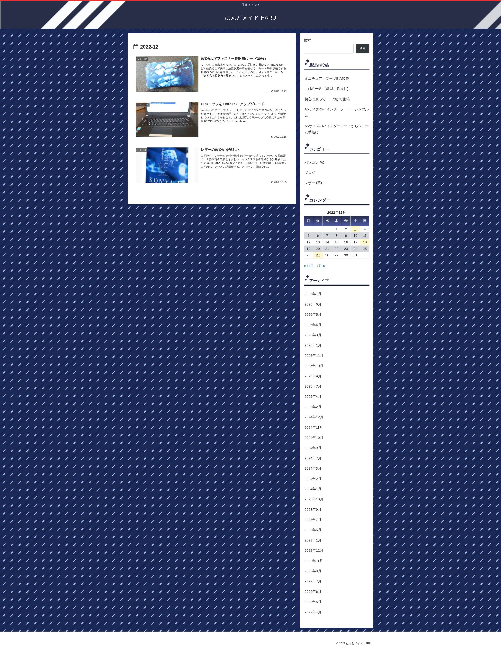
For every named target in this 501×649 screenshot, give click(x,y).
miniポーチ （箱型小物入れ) (326, 89)
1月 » (321, 266)
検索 (307, 40)
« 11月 (309, 266)
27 (318, 255)
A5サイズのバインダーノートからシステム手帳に (337, 129)
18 (365, 242)
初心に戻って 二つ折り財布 (327, 99)
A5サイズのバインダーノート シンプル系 (337, 112)
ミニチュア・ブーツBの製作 (327, 78)
